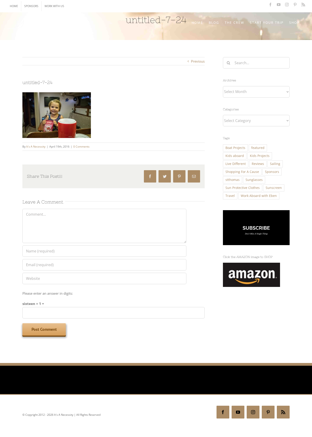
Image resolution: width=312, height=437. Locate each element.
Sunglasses (254, 180)
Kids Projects (260, 156)
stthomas (232, 180)
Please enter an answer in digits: (47, 293)
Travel (230, 196)
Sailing (275, 164)
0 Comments (81, 146)
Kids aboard (234, 156)
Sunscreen (274, 188)
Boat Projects (235, 148)
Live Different (235, 164)
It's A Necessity (35, 146)
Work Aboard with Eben (259, 196)
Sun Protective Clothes (242, 188)
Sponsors (272, 172)
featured (257, 148)
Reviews (258, 164)
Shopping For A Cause (242, 172)
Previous (198, 61)
